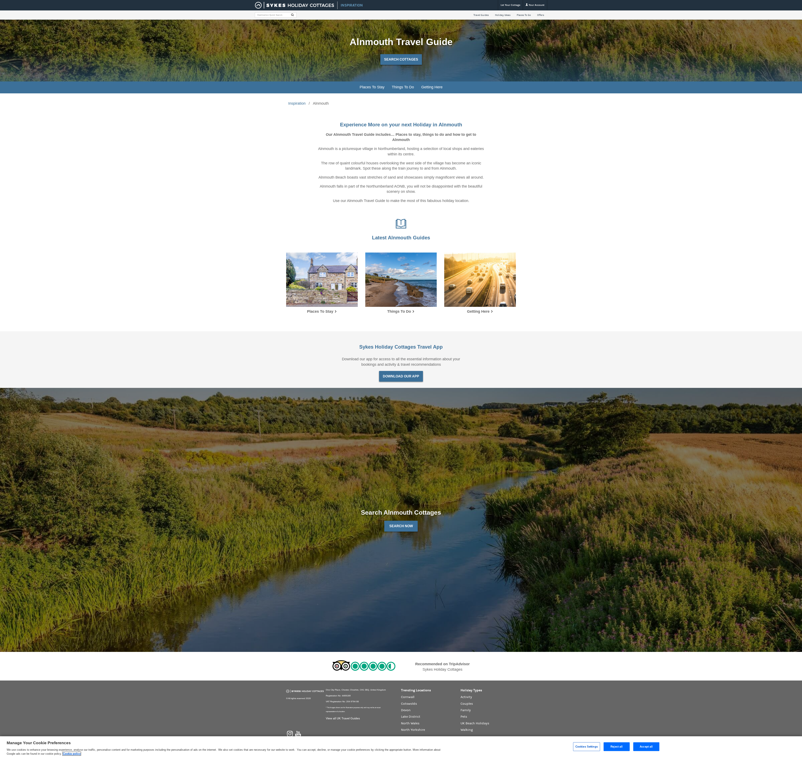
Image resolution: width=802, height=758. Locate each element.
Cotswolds (409, 704)
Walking (467, 730)
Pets (464, 717)
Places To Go (524, 15)
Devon (406, 710)
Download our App (401, 376)
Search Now (401, 526)
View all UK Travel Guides (343, 718)
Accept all (646, 746)
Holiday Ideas (502, 15)
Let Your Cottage (510, 5)
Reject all (616, 746)
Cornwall (407, 697)
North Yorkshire (413, 730)
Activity (466, 697)
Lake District (410, 717)
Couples (467, 704)
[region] (401, 747)
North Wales (410, 723)
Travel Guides (481, 15)
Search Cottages (401, 59)
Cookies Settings (586, 746)
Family (466, 710)
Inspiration (297, 103)
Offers (540, 15)
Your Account (536, 5)
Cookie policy (72, 753)
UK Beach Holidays (475, 723)
